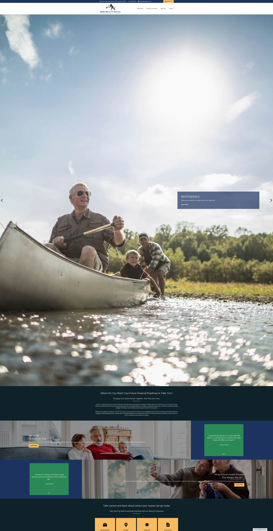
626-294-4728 (133, 1)
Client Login (169, 1)
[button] (140, 8)
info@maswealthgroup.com (145, 1)
